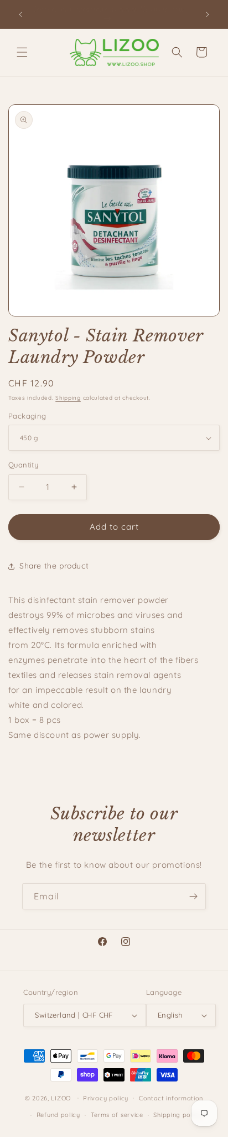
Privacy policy (105, 1098)
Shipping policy (177, 1115)
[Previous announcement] (20, 14)
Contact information (171, 1098)
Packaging (27, 415)
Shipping (68, 397)
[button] (22, 52)
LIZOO (61, 1097)
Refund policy (58, 1115)
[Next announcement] (207, 14)
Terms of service (117, 1115)
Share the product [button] (54, 566)
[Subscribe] (193, 896)
